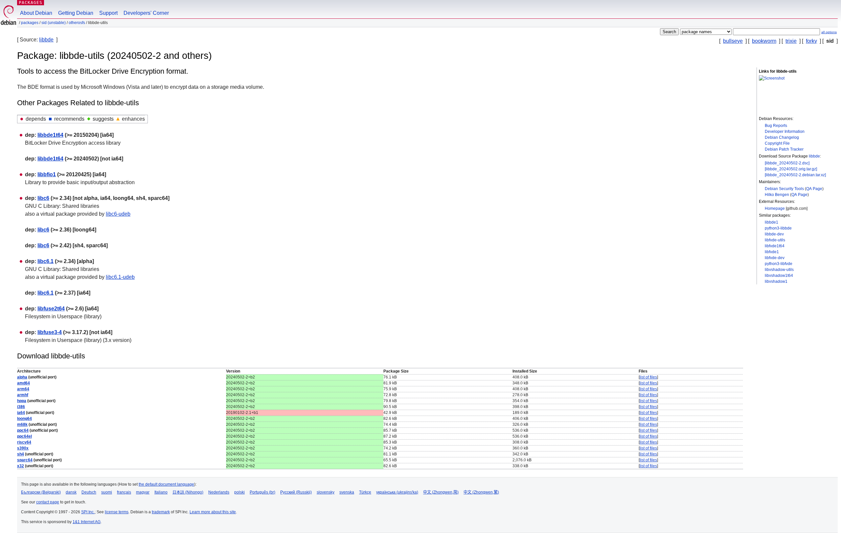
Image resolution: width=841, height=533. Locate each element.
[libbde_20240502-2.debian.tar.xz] (795, 175)
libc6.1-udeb (120, 277)
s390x (23, 448)
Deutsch (88, 492)
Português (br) (262, 492)
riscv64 (24, 442)
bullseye (733, 41)
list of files (648, 377)
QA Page (814, 188)
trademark (161, 512)
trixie (791, 41)
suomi (106, 492)
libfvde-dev (774, 257)
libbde (46, 39)
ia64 (21, 412)
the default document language (166, 484)
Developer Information (785, 131)
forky (811, 41)
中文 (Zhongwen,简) (441, 492)
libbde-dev (774, 234)
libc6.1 (45, 261)
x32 (20, 466)
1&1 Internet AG (87, 522)
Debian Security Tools (784, 188)
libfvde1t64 (774, 246)
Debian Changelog (782, 137)
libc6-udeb (118, 214)
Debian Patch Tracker (784, 149)
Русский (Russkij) (296, 492)
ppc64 (23, 430)
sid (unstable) (53, 22)
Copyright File (777, 143)
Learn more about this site (213, 512)
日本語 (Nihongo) (187, 492)
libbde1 (771, 222)
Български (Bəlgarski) (41, 492)
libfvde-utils (775, 240)
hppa (21, 401)
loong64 (24, 418)
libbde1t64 (50, 135)
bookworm (764, 41)
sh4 (20, 454)
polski (239, 492)
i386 (21, 406)
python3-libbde (778, 228)
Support (108, 13)
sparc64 (25, 460)
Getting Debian (75, 13)
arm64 (23, 389)
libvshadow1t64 (779, 275)
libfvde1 (772, 252)
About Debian (36, 13)
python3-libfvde (778, 263)
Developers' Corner (146, 13)
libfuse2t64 (51, 308)
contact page (47, 502)
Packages (30, 2)
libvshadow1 (776, 281)
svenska (346, 492)
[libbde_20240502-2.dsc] (787, 163)
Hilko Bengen (777, 194)
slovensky (325, 492)
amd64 (23, 383)
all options (829, 32)
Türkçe (365, 492)
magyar (142, 492)
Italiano (161, 492)
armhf (22, 395)
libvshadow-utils (779, 269)
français (124, 492)
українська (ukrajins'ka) (397, 492)
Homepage (775, 208)
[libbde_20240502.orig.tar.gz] (791, 169)
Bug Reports (776, 125)
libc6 (43, 198)
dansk (71, 492)
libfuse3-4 (49, 332)
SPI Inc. (88, 512)
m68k (22, 424)
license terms (116, 512)
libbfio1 (46, 174)
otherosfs (77, 22)
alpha (22, 377)
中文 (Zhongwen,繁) (481, 492)
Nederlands (218, 492)
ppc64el (24, 436)
